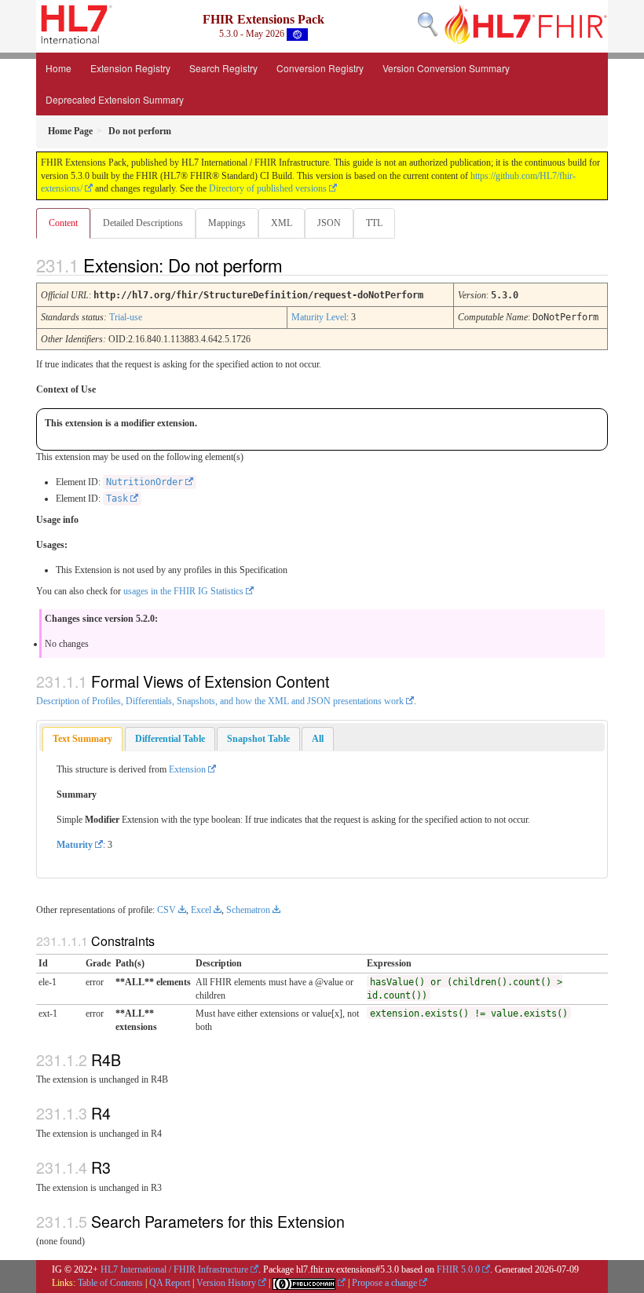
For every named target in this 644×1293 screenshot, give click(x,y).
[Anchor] (296, 264)
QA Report (169, 1282)
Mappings (227, 222)
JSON (329, 222)
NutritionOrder (144, 482)
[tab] (82, 739)
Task (117, 498)
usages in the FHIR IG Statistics (183, 591)
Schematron (248, 909)
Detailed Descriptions (143, 222)
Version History (226, 1282)
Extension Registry (130, 68)
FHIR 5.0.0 (458, 1269)
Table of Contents (110, 1282)
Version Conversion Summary (446, 68)
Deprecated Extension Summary (115, 99)
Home (58, 68)
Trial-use (125, 317)
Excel (201, 909)
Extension (187, 769)
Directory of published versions (268, 188)
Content (63, 222)
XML (281, 222)
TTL (374, 222)
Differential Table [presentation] (170, 738)
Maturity (75, 844)
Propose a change (384, 1282)
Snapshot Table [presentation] (258, 738)
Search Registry (223, 68)
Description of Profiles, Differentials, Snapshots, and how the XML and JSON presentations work (220, 701)
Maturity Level (318, 317)
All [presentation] (318, 738)
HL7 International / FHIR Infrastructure (174, 1269)
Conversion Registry (320, 68)
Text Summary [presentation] (82, 738)
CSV (166, 909)
